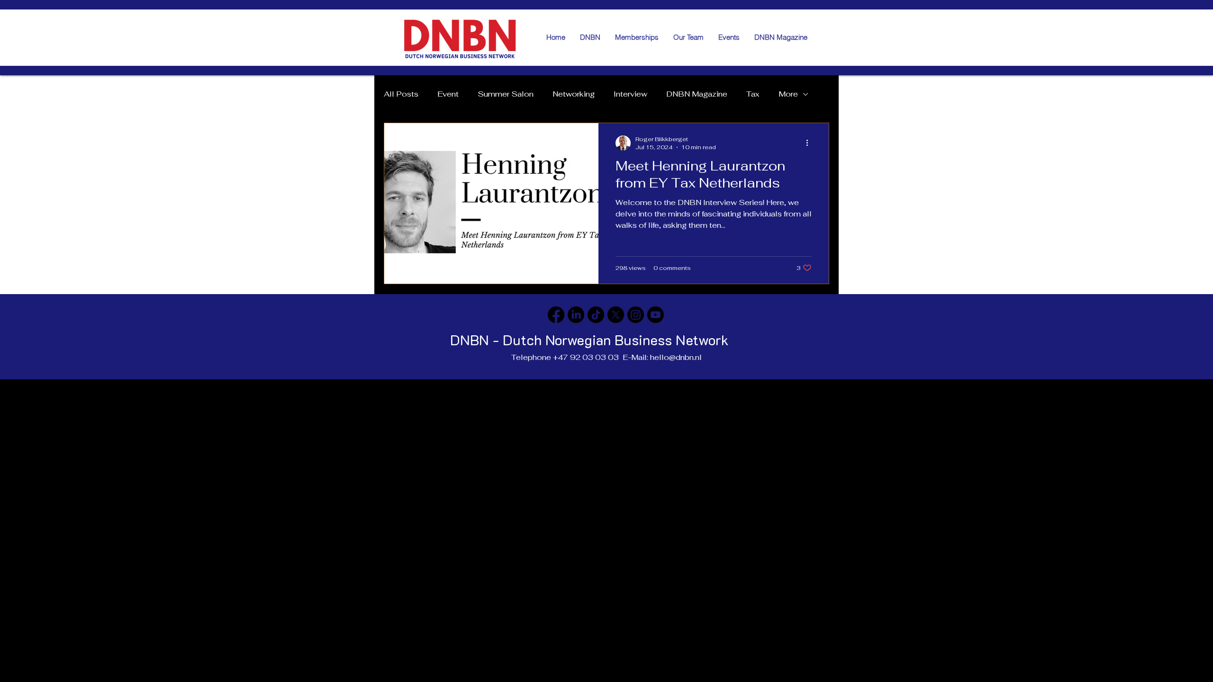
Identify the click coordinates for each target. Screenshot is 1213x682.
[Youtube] (655, 314)
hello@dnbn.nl (676, 357)
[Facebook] (556, 314)
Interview (630, 94)
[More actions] (810, 143)
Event (448, 94)
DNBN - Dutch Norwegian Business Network (589, 340)
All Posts (401, 94)
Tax (753, 94)
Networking (573, 94)
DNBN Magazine (696, 94)
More (788, 94)
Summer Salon (506, 94)
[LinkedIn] (576, 314)
